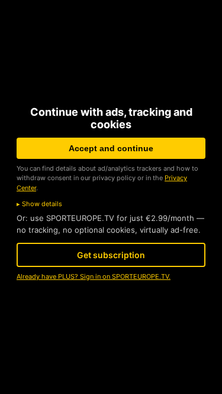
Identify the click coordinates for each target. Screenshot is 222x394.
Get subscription (111, 255)
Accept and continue (111, 148)
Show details (42, 204)
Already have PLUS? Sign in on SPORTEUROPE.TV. (93, 276)
